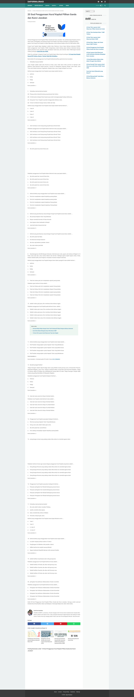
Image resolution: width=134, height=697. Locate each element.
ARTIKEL (61, 5)
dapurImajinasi (36, 1)
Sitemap (78, 691)
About (55, 691)
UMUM (67, 5)
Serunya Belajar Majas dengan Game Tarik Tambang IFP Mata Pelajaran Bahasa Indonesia (53, 328)
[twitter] (47, 623)
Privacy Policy (66, 691)
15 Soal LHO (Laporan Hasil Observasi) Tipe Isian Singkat (45, 333)
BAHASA (47, 5)
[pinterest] (60, 623)
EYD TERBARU (56, 359)
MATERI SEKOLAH (39, 5)
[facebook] (98, 1)
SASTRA (54, 5)
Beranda (30, 5)
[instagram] (104, 1)
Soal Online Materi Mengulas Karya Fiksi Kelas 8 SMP (45, 330)
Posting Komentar (32, 21)
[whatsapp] (73, 623)
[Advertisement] (54, 161)
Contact (60, 691)
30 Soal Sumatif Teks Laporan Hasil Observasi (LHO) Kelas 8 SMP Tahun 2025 (95, 66)
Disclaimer (72, 691)
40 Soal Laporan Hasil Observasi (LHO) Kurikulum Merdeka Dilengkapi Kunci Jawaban (95, 54)
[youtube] (101, 1)
